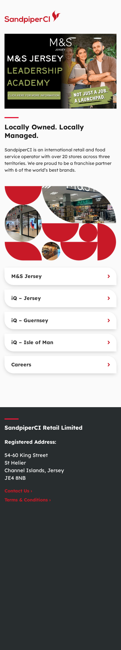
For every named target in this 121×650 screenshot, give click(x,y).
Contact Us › (18, 491)
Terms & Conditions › (28, 500)
